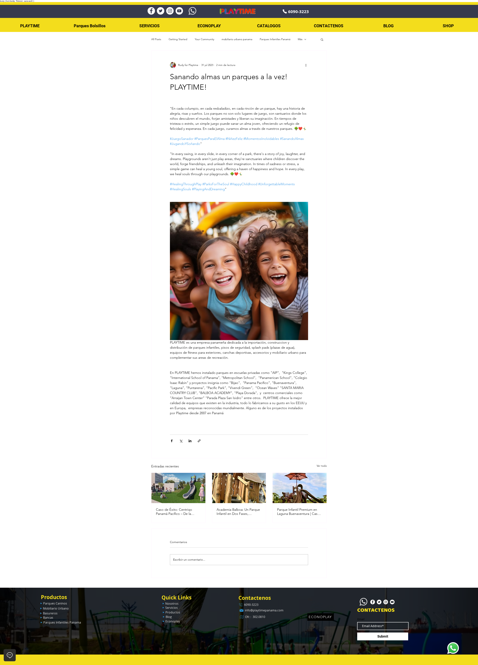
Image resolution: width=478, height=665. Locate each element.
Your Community (204, 39)
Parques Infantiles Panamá (275, 39)
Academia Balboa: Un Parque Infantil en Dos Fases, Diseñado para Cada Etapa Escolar (238, 512)
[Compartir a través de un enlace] (199, 441)
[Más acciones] (306, 65)
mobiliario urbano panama (237, 39)
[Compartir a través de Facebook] (171, 441)
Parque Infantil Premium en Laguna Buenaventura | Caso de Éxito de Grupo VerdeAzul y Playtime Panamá (299, 512)
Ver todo (322, 465)
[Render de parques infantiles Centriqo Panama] (178, 488)
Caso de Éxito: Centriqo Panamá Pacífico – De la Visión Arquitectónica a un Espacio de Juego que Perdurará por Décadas (175, 512)
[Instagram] (170, 11)
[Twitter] (160, 11)
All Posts (156, 39)
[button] (322, 39)
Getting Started (178, 39)
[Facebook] (151, 11)
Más (300, 39)
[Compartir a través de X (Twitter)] (181, 441)
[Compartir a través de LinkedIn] (190, 441)
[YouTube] (179, 11)
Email (360, 619)
